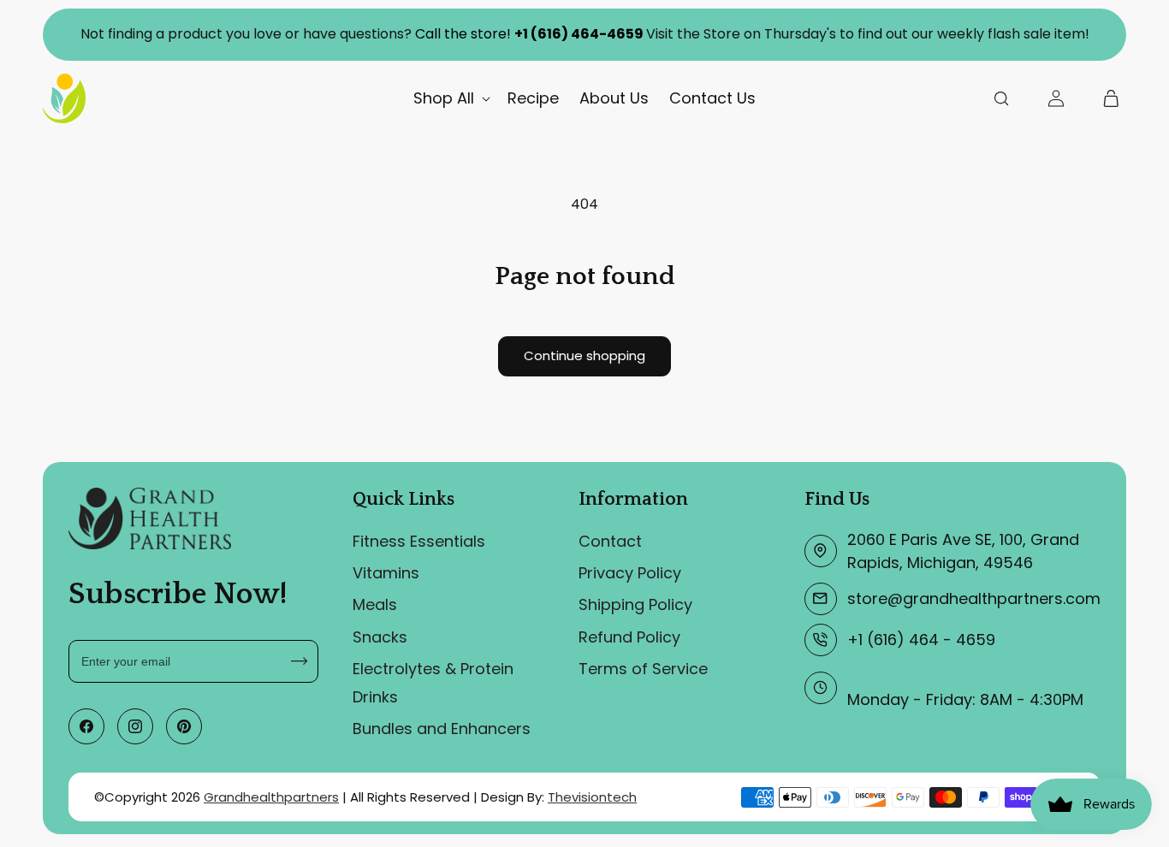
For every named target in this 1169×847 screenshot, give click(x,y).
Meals (375, 604)
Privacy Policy (630, 572)
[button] (450, 98)
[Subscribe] (299, 661)
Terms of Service (643, 668)
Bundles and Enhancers (442, 728)
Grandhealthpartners (271, 797)
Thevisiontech (592, 797)
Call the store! (529, 34)
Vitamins (386, 572)
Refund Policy (629, 637)
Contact (610, 541)
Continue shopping (584, 355)
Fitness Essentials (419, 541)
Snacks (380, 637)
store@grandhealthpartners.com (974, 598)
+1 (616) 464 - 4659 (921, 639)
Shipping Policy (635, 604)
